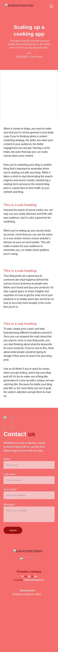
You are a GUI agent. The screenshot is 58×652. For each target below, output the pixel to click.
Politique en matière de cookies (26, 594)
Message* (9, 504)
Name (7, 459)
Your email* (10, 489)
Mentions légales (27, 590)
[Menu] (51, 6)
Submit (12, 530)
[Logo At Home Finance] (29, 551)
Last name (9, 474)
